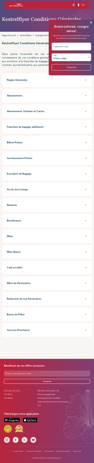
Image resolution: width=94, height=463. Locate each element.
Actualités (8, 398)
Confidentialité (18, 451)
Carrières (8, 394)
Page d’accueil (9, 35)
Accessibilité (49, 451)
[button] (78, 4)
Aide (88, 390)
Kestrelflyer (25, 35)
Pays (55, 55)
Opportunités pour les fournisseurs (53, 401)
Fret (39, 405)
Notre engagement (46, 394)
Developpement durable (48, 398)
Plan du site (77, 451)
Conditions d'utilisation (34, 451)
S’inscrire (47, 381)
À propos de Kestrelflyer (47, 35)
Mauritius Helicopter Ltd (48, 390)
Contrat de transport (63, 451)
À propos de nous (12, 390)
